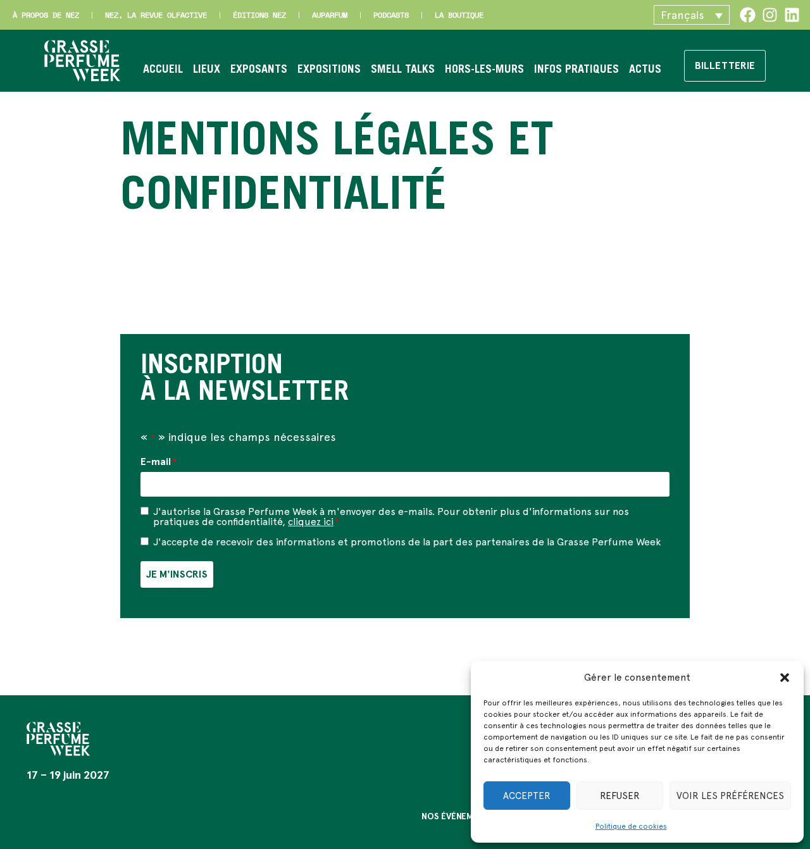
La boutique (459, 14)
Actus (645, 70)
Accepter (527, 796)
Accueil (163, 70)
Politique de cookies (631, 826)
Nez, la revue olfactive (156, 14)
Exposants (258, 70)
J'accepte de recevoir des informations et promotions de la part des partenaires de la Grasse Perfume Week (407, 542)
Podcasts (391, 14)
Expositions (329, 70)
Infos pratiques (576, 70)
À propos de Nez (46, 14)
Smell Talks (403, 70)
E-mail (158, 462)
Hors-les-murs (484, 70)
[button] (784, 677)
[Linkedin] (792, 15)
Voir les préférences (730, 796)
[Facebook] (748, 15)
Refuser (620, 796)
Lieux (206, 70)
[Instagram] (770, 15)
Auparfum (329, 14)
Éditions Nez (259, 14)
